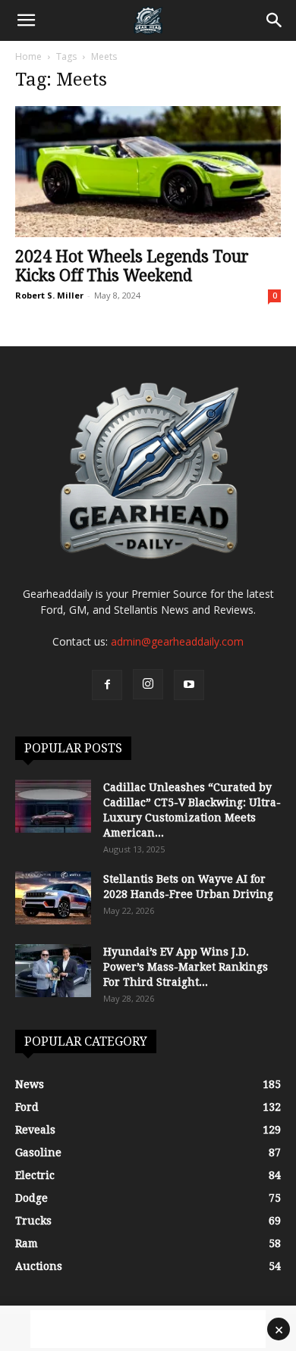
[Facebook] (107, 685)
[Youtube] (189, 685)
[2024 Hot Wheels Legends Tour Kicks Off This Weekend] (148, 171)
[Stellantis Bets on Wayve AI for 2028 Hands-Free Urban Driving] (53, 897)
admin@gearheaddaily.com (177, 641)
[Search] (274, 20)
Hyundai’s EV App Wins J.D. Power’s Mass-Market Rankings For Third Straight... (185, 967)
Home (28, 56)
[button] (26, 20)
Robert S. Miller (49, 295)
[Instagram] (148, 684)
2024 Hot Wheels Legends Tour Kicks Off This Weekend (132, 266)
